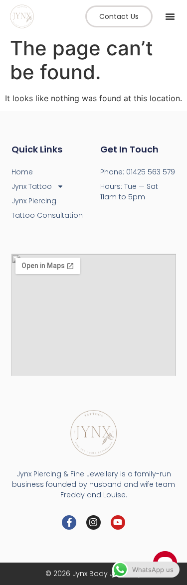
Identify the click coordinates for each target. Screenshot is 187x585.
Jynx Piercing (33, 201)
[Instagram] (93, 522)
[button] (170, 16)
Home (22, 172)
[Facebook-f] (69, 522)
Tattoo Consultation (47, 215)
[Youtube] (118, 522)
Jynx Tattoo (31, 186)
